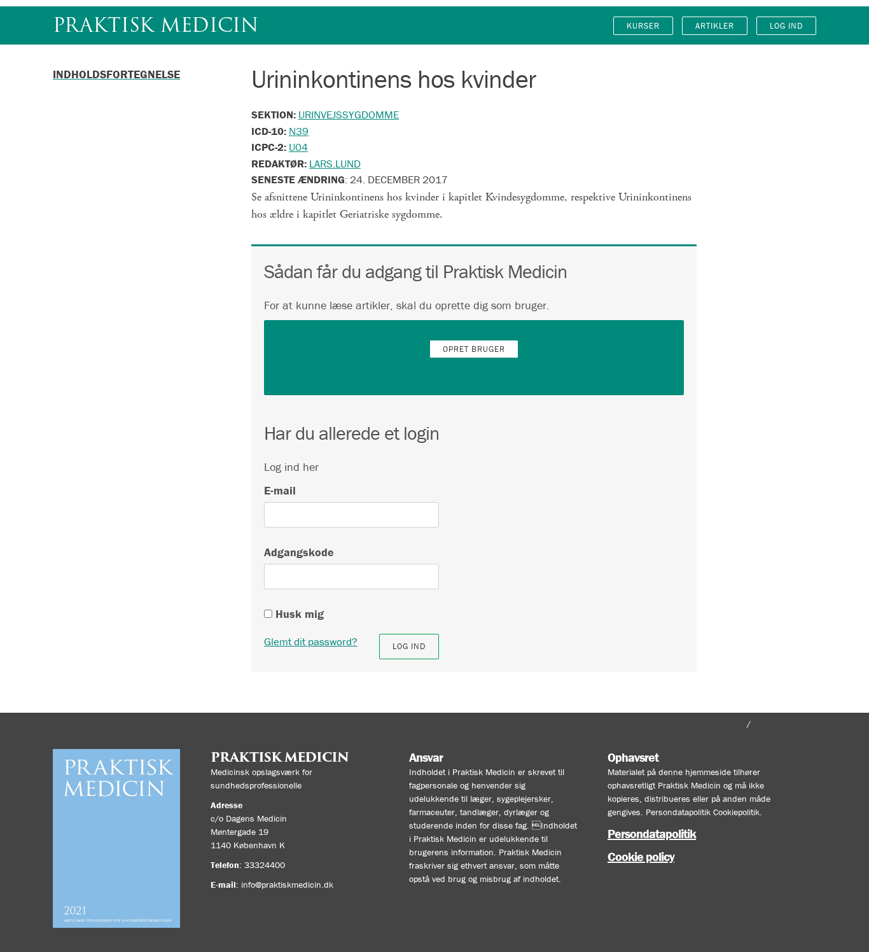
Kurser (643, 26)
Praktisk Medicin (155, 25)
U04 (298, 147)
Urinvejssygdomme (348, 115)
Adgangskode (299, 552)
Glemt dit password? (311, 641)
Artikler (714, 26)
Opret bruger (474, 349)
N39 (299, 131)
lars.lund (335, 164)
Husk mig (298, 613)
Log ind (786, 26)
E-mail (280, 490)
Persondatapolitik (652, 833)
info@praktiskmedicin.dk (287, 884)
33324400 (264, 865)
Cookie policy (641, 856)
